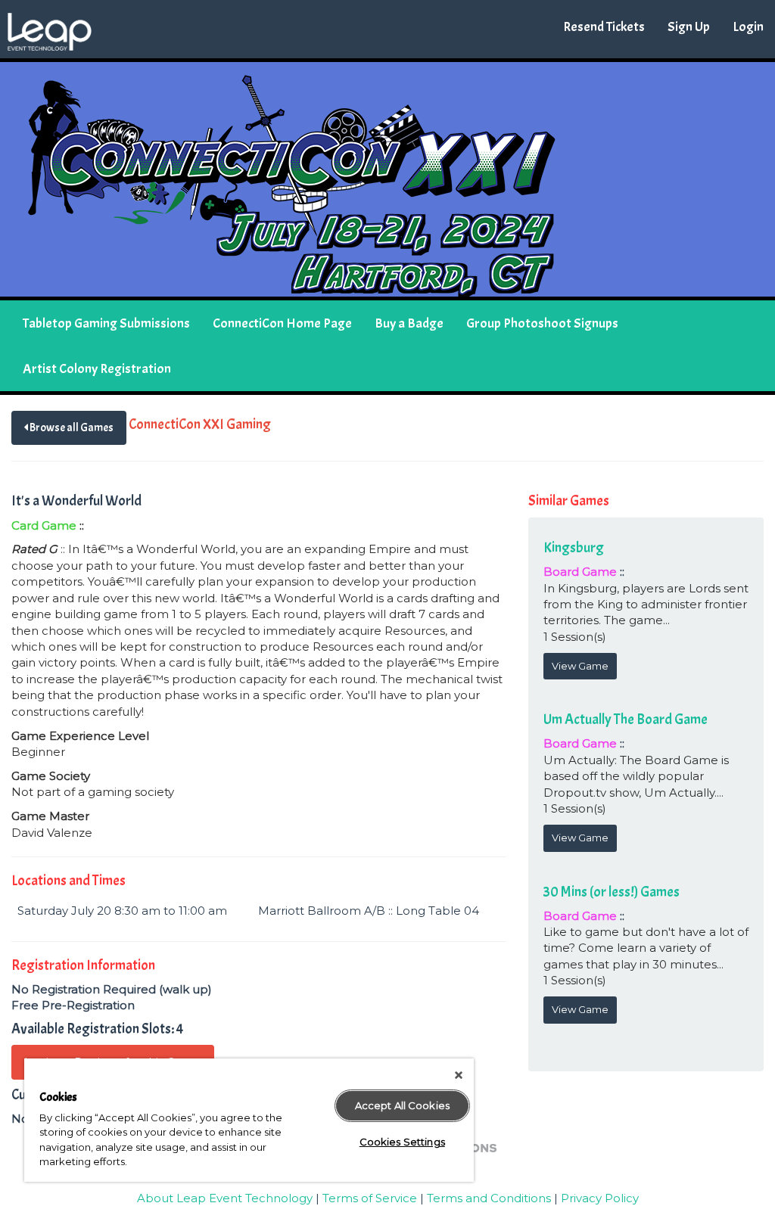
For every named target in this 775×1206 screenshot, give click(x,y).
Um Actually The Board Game (625, 719)
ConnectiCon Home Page (282, 323)
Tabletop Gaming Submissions (106, 323)
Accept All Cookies (402, 1105)
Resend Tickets (604, 27)
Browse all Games (71, 428)
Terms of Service (369, 1198)
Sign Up (689, 27)
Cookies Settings (402, 1142)
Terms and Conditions (489, 1198)
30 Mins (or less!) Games (611, 892)
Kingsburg (573, 548)
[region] (249, 1120)
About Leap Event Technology (225, 1198)
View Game (580, 666)
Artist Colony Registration (97, 369)
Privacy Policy (600, 1198)
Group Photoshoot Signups (542, 323)
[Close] (458, 1075)
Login (748, 27)
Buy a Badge (409, 323)
